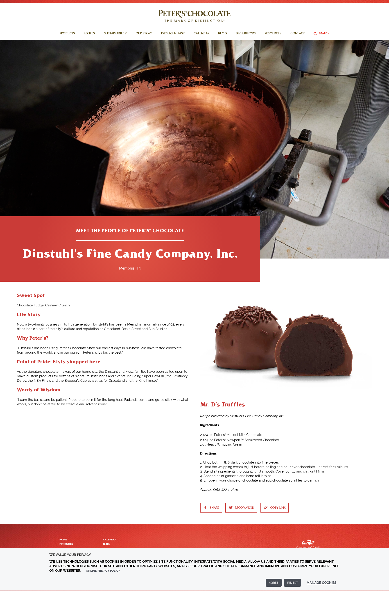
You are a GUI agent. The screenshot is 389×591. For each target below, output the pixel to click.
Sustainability (115, 34)
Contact (297, 34)
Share (214, 508)
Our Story (144, 34)
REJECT (292, 582)
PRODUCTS (66, 544)
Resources (273, 34)
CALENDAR (109, 539)
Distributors (246, 34)
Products (67, 34)
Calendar (201, 34)
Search (324, 33)
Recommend (244, 508)
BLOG (106, 544)
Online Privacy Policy (103, 570)
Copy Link (278, 508)
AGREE (273, 582)
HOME (63, 539)
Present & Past (173, 34)
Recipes (89, 34)
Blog (222, 34)
